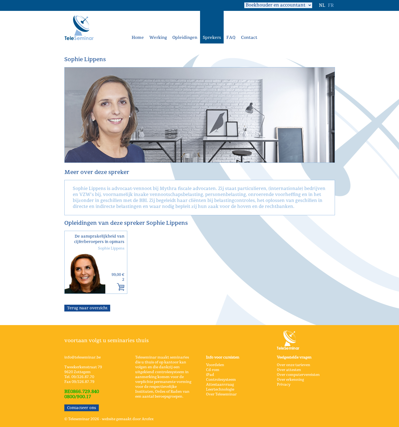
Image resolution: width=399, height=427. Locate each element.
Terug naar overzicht (87, 308)
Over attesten (289, 369)
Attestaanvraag (220, 384)
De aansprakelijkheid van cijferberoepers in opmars (99, 239)
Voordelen (215, 365)
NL (322, 5)
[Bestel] (120, 287)
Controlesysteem (221, 379)
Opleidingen (184, 37)
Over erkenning (290, 379)
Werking (158, 37)
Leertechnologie (220, 389)
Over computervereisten (298, 374)
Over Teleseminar (221, 394)
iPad (210, 374)
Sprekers (212, 37)
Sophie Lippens (111, 248)
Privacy (283, 384)
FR (331, 5)
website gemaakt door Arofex (128, 419)
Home (138, 37)
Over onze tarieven (293, 365)
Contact (249, 37)
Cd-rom (212, 369)
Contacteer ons (81, 407)
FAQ (231, 37)
